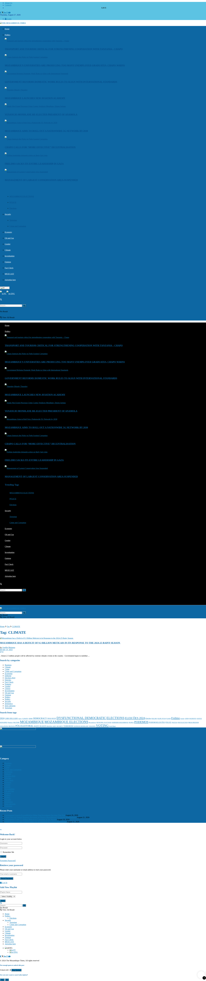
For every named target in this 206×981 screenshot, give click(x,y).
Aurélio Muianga (8, 647)
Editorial (8, 676)
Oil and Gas (9, 238)
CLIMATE (16, 626)
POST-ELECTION (183, 722)
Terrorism (13, 220)
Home (7, 29)
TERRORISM (68, 726)
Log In (4, 883)
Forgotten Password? (8, 861)
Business (8, 665)
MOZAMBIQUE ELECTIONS (22, 196)
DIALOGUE (51, 718)
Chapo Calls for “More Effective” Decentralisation (40, 147)
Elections (13, 208)
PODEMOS (141, 722)
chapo (20, 718)
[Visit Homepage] (13, 23)
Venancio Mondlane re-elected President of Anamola (41, 114)
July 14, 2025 (7, 650)
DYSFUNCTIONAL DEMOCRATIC (81, 718)
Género (7, 689)
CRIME (30, 718)
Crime (7, 669)
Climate (8, 250)
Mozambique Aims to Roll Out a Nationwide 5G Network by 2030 (46, 131)
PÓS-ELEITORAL (24, 726)
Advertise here (10, 280)
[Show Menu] (1, 606)
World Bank (112, 726)
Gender (7, 244)
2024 (2, 718)
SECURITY (60, 726)
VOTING (102, 725)
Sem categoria (10, 706)
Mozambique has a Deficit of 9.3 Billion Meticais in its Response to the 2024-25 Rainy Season (60, 643)
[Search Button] (1, 300)
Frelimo (175, 718)
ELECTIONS (115, 718)
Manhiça (10, 722)
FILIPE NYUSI (161, 718)
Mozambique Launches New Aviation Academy (35, 98)
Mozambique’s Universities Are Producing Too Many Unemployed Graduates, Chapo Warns (65, 65)
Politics (7, 35)
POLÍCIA (174, 722)
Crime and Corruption (18, 226)
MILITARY (16, 722)
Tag (8, 626)
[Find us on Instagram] (7, 13)
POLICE (13, 202)
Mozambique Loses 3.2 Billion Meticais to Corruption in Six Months (31, 819)
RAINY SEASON (40, 726)
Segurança (9, 704)
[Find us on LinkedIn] (5, 13)
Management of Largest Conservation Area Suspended (41, 180)
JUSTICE (199, 718)
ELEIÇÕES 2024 (135, 718)
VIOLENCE (92, 726)
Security (8, 214)
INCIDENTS (192, 718)
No (7, 980)
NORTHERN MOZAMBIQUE (120, 722)
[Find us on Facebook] (1, 13)
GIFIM (187, 718)
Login (8, 19)
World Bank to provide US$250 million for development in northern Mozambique (35, 822)
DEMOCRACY (40, 718)
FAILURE (154, 718)
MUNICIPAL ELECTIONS (103, 722)
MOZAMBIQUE (32, 722)
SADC (54, 726)
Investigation (9, 256)
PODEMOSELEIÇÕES (157, 722)
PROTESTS (11, 726)
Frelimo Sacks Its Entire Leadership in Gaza (34, 163)
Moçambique (92, 722)
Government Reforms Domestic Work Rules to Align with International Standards (61, 82)
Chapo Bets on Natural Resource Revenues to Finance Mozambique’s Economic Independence (40, 817)
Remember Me (8, 852)
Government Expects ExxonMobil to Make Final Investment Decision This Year (35, 815)
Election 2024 (10, 678)
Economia (8, 674)
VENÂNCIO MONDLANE (80, 726)
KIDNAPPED (4, 722)
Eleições (8, 680)
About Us (8, 3)
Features (8, 684)
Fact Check (9, 268)
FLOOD (168, 718)
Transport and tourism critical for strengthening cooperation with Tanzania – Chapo (64, 49)
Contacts (8, 5)
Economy (8, 232)
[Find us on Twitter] (3, 13)
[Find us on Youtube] (9, 13)
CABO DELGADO (11, 718)
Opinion (8, 262)
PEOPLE (131, 722)
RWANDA (49, 726)
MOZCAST (9, 274)
